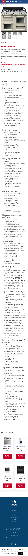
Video (3, 84)
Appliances (13, 71)
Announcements (14, 512)
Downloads (23, 81)
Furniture (14, 515)
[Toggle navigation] (1, 2)
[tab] (5, 81)
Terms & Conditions (14, 523)
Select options (7, 456)
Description (5, 81)
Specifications (14, 81)
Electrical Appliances (14, 514)
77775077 (15, 64)
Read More (13, 553)
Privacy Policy (14, 521)
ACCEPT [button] (20, 553)
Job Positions (14, 517)
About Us (14, 510)
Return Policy (14, 519)
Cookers (20, 71)
